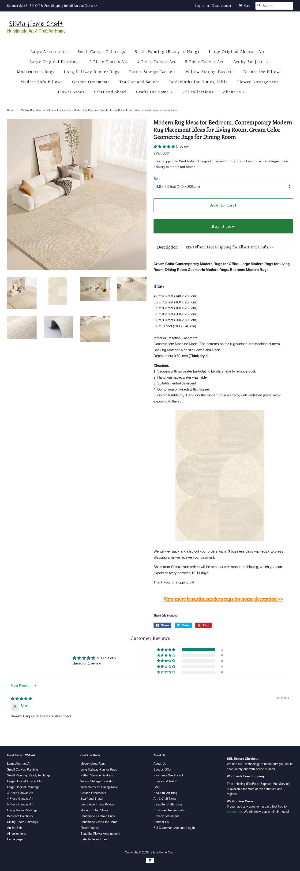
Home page (14, 839)
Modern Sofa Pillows (41, 82)
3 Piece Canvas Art (109, 61)
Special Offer (162, 769)
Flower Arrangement (257, 82)
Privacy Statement (166, 816)
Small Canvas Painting (22, 769)
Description (167, 247)
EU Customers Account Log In (174, 828)
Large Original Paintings (55, 61)
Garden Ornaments (91, 82)
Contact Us (161, 822)
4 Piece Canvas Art (156, 61)
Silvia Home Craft (162, 852)
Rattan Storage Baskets (152, 72)
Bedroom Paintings (20, 816)
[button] (165, 146)
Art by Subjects (249, 61)
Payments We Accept (168, 775)
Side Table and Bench (95, 839)
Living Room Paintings (22, 810)
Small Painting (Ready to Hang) (167, 51)
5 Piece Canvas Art (204, 61)
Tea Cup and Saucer (139, 82)
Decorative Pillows (262, 72)
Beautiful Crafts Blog (168, 804)
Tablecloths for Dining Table (198, 82)
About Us (160, 763)
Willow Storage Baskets (210, 72)
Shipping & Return (166, 781)
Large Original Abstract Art (237, 51)
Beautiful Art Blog (165, 793)
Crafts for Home (153, 92)
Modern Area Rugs (35, 72)
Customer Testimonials (169, 810)
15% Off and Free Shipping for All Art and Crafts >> (230, 247)
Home (10, 110)
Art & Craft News (165, 798)
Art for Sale (14, 828)
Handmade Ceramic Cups (97, 816)
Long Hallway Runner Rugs (92, 72)
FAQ (157, 787)
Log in (199, 5)
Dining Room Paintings (22, 822)
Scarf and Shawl (110, 92)
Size (157, 179)
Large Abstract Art (49, 51)
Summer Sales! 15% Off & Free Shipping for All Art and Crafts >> (52, 5)
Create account (221, 5)
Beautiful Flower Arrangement (100, 833)
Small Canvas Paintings (101, 51)
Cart (247, 5)
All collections (198, 92)
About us (232, 92)
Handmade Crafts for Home (98, 822)
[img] (21, 699)
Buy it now (223, 226)
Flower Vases (71, 92)
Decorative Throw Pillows (97, 804)
